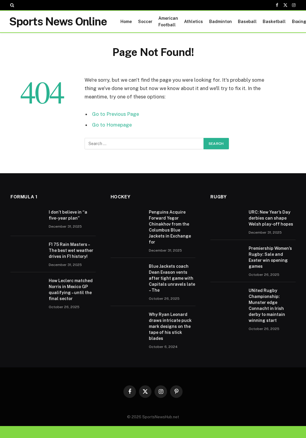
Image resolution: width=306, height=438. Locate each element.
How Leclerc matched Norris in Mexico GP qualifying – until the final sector (71, 289)
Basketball (274, 21)
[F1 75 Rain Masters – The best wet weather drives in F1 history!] (26, 252)
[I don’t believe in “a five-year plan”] (26, 220)
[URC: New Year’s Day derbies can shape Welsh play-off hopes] (226, 220)
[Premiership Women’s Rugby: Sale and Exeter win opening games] (226, 256)
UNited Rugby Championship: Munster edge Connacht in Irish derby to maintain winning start (267, 305)
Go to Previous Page (115, 114)
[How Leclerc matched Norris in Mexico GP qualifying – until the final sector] (26, 288)
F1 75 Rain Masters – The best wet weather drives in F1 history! (71, 250)
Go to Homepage (112, 125)
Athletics (193, 21)
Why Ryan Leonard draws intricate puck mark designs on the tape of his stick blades (170, 326)
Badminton (220, 21)
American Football (168, 21)
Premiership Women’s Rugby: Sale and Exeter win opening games (270, 257)
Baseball (247, 21)
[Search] (11, 5)
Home (126, 21)
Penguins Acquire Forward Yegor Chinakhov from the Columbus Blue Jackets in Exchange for (170, 227)
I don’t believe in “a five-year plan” (68, 215)
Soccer (145, 21)
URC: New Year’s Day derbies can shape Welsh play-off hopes (271, 218)
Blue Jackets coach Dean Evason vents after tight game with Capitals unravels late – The (172, 278)
